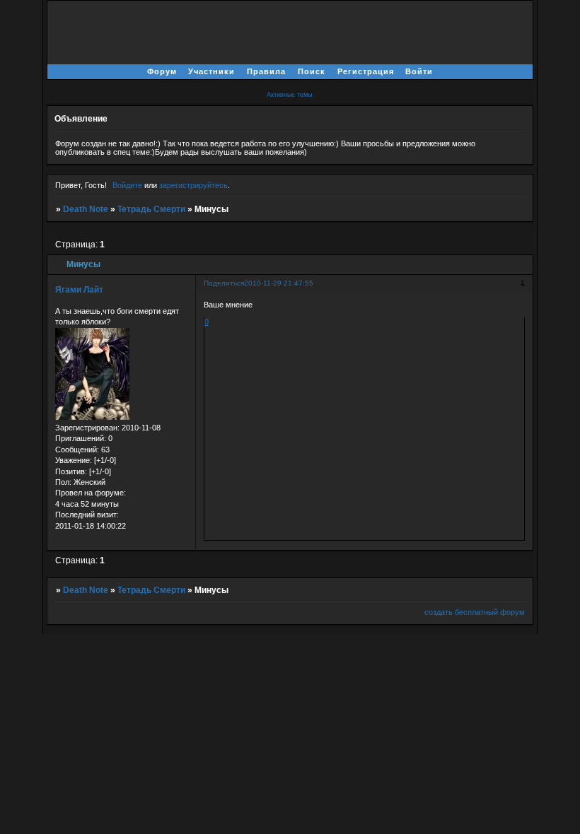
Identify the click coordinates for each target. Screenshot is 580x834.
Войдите (127, 185)
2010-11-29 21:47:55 (278, 283)
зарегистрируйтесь (193, 185)
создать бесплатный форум (474, 612)
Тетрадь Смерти (151, 209)
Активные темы (289, 94)
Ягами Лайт (79, 290)
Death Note (85, 209)
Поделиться (224, 283)
